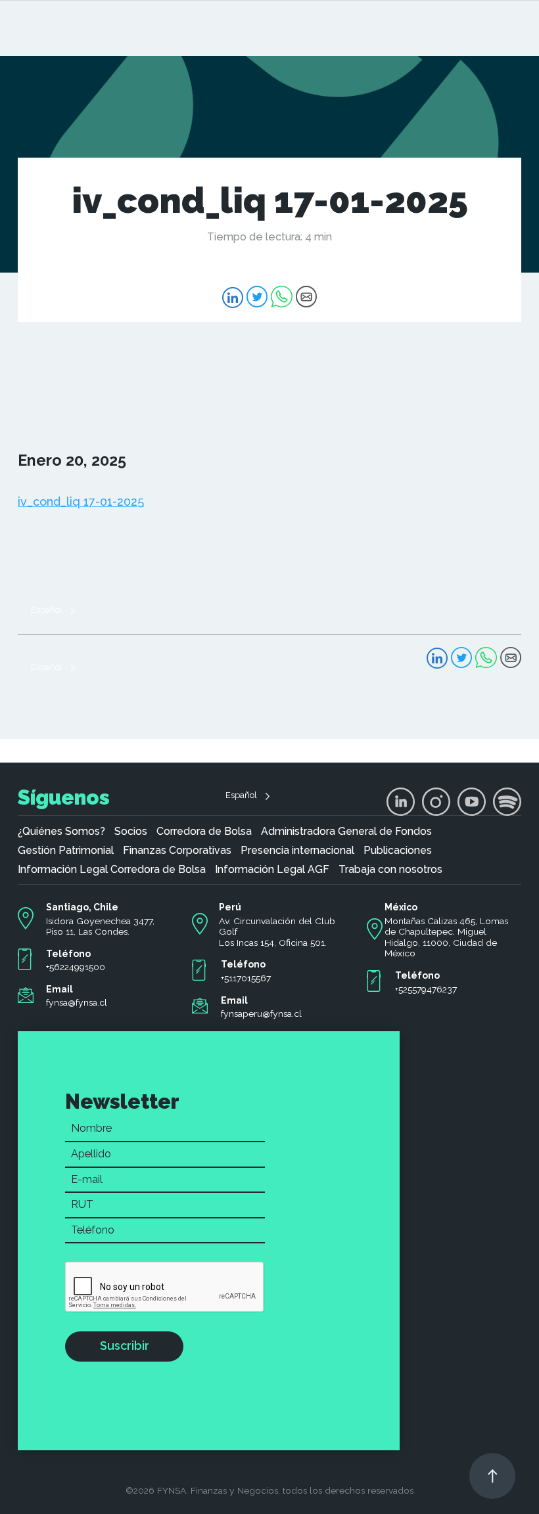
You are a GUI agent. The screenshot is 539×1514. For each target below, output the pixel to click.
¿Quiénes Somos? (61, 831)
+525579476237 (426, 989)
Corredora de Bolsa (204, 831)
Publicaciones (397, 851)
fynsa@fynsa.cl (76, 1002)
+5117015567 (246, 978)
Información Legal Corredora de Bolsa (112, 870)
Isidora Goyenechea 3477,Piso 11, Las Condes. (100, 926)
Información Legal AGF (272, 870)
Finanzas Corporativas (177, 851)
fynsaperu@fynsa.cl (261, 1013)
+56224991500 (75, 967)
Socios (130, 831)
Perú (230, 907)
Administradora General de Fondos (346, 831)
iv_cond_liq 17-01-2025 (81, 501)
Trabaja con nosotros (390, 870)
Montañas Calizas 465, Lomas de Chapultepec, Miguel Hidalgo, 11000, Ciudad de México (446, 937)
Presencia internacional (297, 851)
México (401, 907)
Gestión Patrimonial (66, 851)
